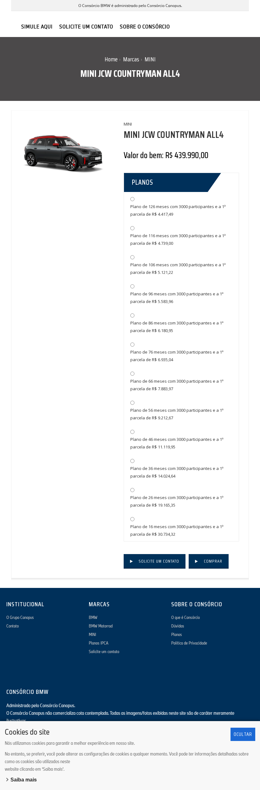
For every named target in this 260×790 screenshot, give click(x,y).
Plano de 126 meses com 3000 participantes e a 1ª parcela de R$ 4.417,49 (178, 210)
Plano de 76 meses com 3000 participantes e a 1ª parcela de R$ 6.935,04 (177, 355)
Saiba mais (23, 779)
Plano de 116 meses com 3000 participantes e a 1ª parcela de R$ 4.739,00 (178, 239)
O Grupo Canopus (20, 617)
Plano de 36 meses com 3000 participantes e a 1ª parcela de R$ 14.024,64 (177, 472)
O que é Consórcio (185, 617)
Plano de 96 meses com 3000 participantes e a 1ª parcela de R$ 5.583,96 (177, 297)
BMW (93, 617)
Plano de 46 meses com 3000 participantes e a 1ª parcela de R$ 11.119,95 (177, 443)
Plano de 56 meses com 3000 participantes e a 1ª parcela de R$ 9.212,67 (177, 414)
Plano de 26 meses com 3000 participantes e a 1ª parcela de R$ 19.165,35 (177, 501)
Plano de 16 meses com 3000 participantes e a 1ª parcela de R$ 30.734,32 (177, 530)
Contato (12, 626)
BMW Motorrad (101, 626)
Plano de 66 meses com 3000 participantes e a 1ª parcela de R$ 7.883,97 (177, 385)
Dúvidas (177, 626)
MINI (150, 59)
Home (111, 59)
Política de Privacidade (189, 643)
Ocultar (243, 734)
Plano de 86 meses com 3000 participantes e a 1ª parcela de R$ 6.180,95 (177, 326)
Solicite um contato (159, 561)
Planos (176, 634)
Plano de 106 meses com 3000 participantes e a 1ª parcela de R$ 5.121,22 (178, 268)
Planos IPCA (98, 643)
